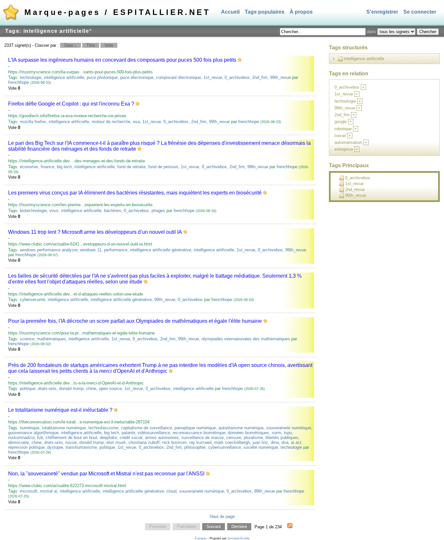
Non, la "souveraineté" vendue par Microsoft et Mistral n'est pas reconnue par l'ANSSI (106, 473)
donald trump (71, 388)
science (27, 338)
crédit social (131, 437)
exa (136, 121)
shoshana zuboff (144, 442)
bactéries (112, 210)
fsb (40, 437)
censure (233, 437)
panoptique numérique (195, 427)
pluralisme (253, 437)
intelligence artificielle (64, 77)
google (340, 121)
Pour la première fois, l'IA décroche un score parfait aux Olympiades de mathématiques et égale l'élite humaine (135, 321)
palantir (128, 432)
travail (340, 135)
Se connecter (419, 12)
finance (47, 166)
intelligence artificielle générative (160, 249)
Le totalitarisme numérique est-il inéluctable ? (60, 410)
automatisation (348, 142)
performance (115, 249)
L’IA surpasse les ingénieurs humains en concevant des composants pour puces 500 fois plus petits (122, 60)
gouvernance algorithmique (33, 432)
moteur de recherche (111, 121)
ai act (296, 442)
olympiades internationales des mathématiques (246, 338)
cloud (171, 491)
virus (54, 210)
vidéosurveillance (153, 432)
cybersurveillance (224, 447)
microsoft (28, 491)
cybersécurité (32, 299)
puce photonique (102, 77)
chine (91, 388)
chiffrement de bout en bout (71, 437)
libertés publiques (282, 437)
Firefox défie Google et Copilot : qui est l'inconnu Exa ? (71, 104)
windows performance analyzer (48, 249)
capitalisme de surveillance (146, 427)
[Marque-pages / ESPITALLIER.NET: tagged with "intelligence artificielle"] (290, 526)
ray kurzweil (200, 442)
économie (29, 166)
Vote (109, 45)
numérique (29, 427)
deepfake (108, 437)
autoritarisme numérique (241, 427)
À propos (301, 12)
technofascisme (103, 427)
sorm (276, 432)
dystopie (55, 447)
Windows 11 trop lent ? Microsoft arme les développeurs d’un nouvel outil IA (95, 232)
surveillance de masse (202, 437)
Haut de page (222, 516)
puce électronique (136, 77)
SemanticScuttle (239, 538)
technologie (30, 77)
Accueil (230, 12)
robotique (343, 128)
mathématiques (51, 338)
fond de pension (163, 166)
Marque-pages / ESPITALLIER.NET (117, 12)
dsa (284, 442)
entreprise (343, 149)
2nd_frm (260, 77)
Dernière (239, 526)
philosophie (194, 447)
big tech (64, 166)
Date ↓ (70, 45)
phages (158, 210)
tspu (288, 432)
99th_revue (280, 77)
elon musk (116, 442)
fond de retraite (131, 166)
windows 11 (90, 249)
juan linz (260, 442)
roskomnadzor (21, 437)
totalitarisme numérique (64, 427)
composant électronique (178, 77)
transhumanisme (81, 447)
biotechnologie (33, 210)
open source (110, 388)
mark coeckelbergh (232, 442)
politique (27, 388)
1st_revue (212, 77)
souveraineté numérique (288, 427)
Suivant (213, 526)
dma (275, 442)
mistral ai (48, 491)
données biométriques (248, 432)
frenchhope (18, 82)
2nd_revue (355, 189)
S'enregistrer (382, 12)
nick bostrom (174, 442)
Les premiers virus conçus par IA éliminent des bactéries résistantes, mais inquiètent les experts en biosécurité (135, 192)
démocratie (18, 442)
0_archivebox (237, 77)
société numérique (260, 447)
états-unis (47, 388)
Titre (90, 45)
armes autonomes (162, 437)
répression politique (26, 447)
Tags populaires (264, 12)
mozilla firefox (33, 121)
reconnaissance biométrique (199, 432)
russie (71, 442)
